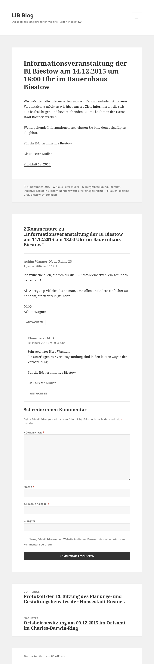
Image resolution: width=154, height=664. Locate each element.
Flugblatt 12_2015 (37, 164)
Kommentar (34, 432)
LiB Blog (23, 15)
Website (30, 521)
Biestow (124, 190)
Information (49, 194)
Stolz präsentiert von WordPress (44, 656)
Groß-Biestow (32, 194)
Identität (114, 187)
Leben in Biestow (46, 190)
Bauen (113, 190)
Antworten (34, 322)
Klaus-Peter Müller (67, 187)
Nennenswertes (69, 190)
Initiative (29, 190)
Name (29, 487)
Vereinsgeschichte (91, 190)
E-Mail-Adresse (36, 504)
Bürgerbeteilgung (96, 187)
